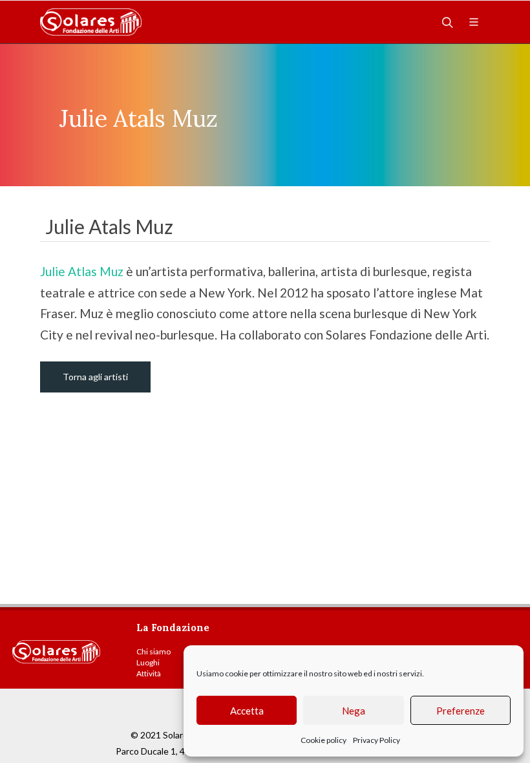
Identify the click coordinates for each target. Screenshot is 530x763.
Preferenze (460, 710)
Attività (148, 673)
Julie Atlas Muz (83, 271)
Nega (353, 710)
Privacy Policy (376, 740)
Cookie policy (323, 740)
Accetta (247, 710)
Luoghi (148, 662)
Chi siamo (153, 651)
